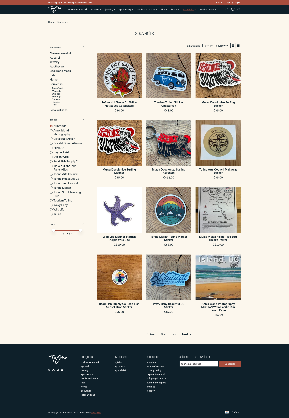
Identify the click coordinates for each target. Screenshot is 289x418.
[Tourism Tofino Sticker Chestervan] (168, 75)
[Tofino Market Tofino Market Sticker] (168, 210)
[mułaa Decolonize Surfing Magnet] (119, 143)
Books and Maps (60, 70)
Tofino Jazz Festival (65, 183)
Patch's (56, 102)
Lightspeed (96, 412)
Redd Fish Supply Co (66, 161)
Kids (52, 75)
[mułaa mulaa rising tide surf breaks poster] (218, 210)
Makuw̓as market (77, 9)
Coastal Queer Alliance (67, 143)
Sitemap (151, 386)
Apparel (55, 57)
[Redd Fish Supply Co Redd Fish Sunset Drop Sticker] (119, 277)
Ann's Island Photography (61, 132)
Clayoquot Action (64, 138)
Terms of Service (155, 366)
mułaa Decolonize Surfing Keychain (168, 171)
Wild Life (58, 209)
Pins (54, 104)
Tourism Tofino (62, 200)
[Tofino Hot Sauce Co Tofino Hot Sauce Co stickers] (119, 75)
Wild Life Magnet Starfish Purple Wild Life (119, 238)
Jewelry (54, 62)
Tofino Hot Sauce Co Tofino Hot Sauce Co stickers (119, 104)
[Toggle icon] (227, 9)
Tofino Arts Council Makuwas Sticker (218, 171)
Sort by (209, 45)
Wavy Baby (60, 205)
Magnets (56, 91)
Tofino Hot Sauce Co (66, 178)
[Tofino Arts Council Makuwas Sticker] (218, 143)
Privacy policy (154, 370)
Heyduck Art (61, 152)
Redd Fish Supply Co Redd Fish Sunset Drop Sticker (119, 305)
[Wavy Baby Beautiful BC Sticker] (168, 277)
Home (51, 22)
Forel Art (58, 147)
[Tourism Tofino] (54, 9)
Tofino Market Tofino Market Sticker (168, 238)
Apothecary (57, 66)
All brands (59, 126)
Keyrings (56, 96)
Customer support (156, 382)
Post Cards (58, 88)
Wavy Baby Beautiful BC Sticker (168, 305)
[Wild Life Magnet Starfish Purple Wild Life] (119, 210)
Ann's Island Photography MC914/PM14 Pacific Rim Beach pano (218, 307)
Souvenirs (56, 84)
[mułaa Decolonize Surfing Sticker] (218, 75)
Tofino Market (62, 187)
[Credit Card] (227, 412)
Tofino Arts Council (65, 174)
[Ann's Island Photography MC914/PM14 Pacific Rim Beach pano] (218, 277)
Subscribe (230, 363)
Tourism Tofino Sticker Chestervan (168, 104)
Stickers (56, 93)
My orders (119, 366)
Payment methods (156, 374)
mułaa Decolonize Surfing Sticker (218, 104)
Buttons (56, 99)
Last (174, 334)
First (163, 334)
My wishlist (120, 370)
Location (151, 390)
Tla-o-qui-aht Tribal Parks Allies (65, 167)
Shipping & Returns (156, 378)
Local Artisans (58, 110)
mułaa (57, 214)
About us (151, 362)
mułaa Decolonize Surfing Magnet (119, 171)
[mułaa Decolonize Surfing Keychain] (168, 143)
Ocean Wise (61, 156)
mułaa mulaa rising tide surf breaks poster (218, 238)
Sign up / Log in (233, 3)
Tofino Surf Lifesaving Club (67, 194)
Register (118, 362)
